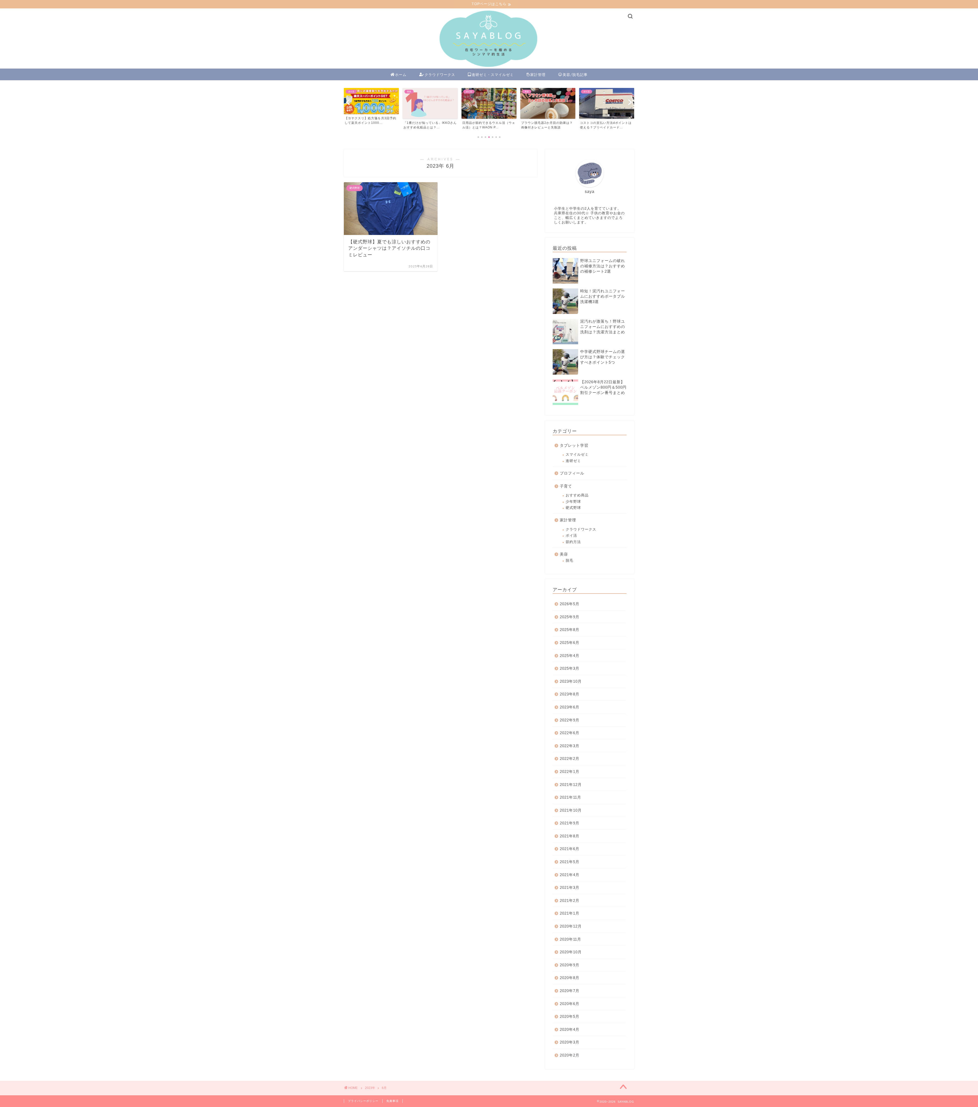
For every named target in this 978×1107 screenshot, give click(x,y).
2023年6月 (569, 707)
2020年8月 (569, 978)
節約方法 (573, 542)
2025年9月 (569, 617)
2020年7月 (569, 991)
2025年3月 (569, 668)
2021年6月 (569, 849)
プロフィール (572, 473)
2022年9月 (569, 720)
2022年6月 (569, 733)
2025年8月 (569, 629)
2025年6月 (569, 642)
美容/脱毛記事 (575, 74)
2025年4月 (569, 655)
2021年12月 (571, 784)
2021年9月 (569, 823)
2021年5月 (569, 862)
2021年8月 (569, 836)
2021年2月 (569, 900)
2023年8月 (569, 694)
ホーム (400, 74)
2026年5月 (569, 604)
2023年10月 (571, 681)
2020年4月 (569, 1029)
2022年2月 (569, 758)
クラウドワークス (440, 74)
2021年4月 (569, 875)
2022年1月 (569, 771)
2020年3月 (569, 1042)
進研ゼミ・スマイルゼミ (493, 74)
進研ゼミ (573, 461)
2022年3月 (569, 746)
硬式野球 (573, 508)
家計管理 (538, 74)
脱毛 (569, 560)
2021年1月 (569, 913)
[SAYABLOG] (489, 67)
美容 (564, 554)
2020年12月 (571, 926)
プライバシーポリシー (363, 1100)
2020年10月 (571, 952)
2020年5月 (569, 1016)
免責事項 (392, 1100)
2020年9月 (569, 965)
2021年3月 (569, 887)
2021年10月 (571, 810)
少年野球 (573, 502)
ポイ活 (571, 535)
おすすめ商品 (577, 495)
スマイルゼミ (577, 454)
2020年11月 (570, 939)
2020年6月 (569, 1003)
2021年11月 (570, 797)
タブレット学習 (574, 445)
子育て (566, 486)
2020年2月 (569, 1055)
